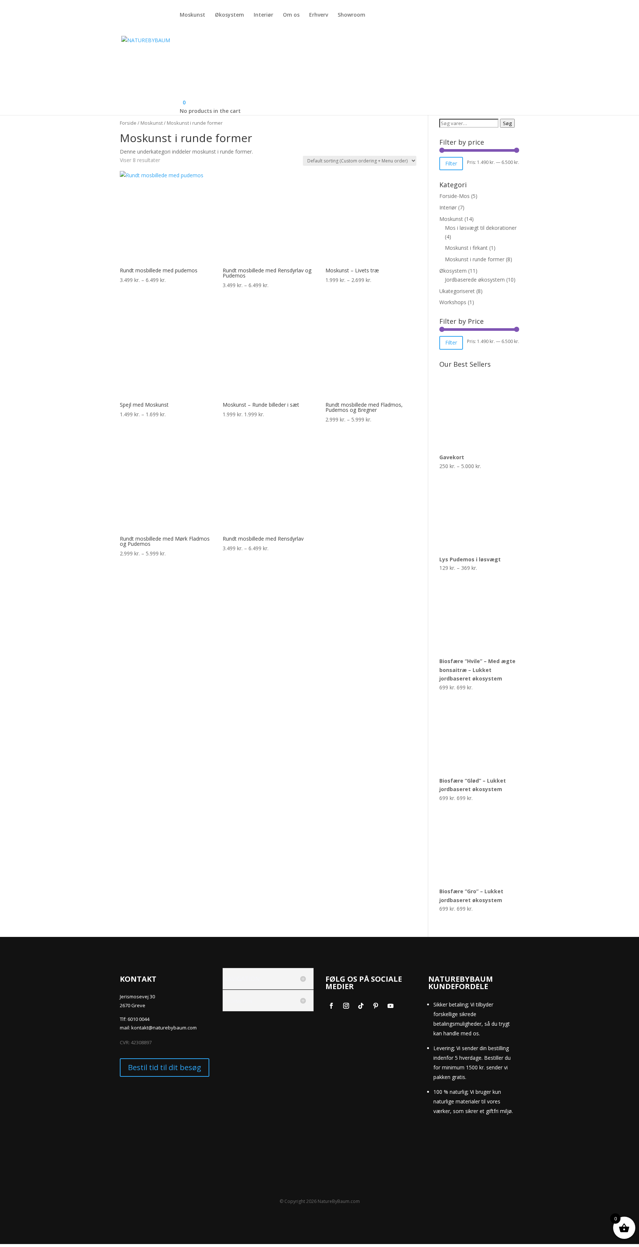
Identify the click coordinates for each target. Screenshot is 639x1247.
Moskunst (192, 15)
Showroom (351, 15)
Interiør (263, 15)
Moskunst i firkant (466, 247)
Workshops (452, 302)
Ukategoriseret (457, 291)
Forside (128, 123)
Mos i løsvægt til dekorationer (481, 227)
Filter (451, 163)
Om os (291, 15)
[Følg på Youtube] (390, 1006)
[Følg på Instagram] (346, 1006)
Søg (507, 123)
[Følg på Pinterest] (376, 1006)
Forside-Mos (454, 195)
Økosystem (229, 15)
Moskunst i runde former (474, 259)
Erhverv (318, 15)
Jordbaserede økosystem (475, 279)
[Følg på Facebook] (331, 1006)
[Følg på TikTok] (361, 1006)
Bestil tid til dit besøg (164, 1067)
